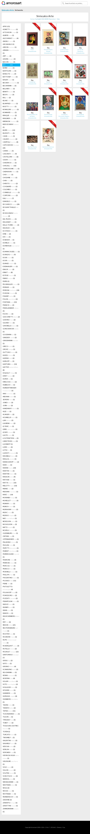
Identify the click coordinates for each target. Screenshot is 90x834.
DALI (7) (8, 198)
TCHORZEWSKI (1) (11, 714)
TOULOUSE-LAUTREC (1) (11, 727)
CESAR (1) (9, 160)
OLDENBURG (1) (10, 533)
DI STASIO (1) (10, 231)
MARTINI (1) (9, 474)
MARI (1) (7, 465)
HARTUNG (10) (10, 364)
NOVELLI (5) (10, 530)
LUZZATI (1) (10, 453)
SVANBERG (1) (10, 700)
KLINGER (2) (8, 414)
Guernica (64, 82)
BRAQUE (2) (10, 115)
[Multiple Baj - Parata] (48, 68)
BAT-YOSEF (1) (10, 77)
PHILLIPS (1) (9, 575)
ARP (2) (7, 56)
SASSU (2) (8, 660)
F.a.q (64, 827)
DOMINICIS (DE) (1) (11, 251)
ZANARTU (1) (10, 803)
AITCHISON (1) (10, 32)
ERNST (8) (8, 272)
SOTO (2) (10, 684)
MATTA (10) (9, 483)
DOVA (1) (8, 257)
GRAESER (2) (10, 337)
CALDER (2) (10, 139)
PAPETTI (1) (11, 548)
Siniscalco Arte (8, 10)
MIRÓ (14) (8, 494)
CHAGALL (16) (9, 166)
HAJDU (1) (9, 355)
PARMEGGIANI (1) (11, 555)
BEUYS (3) (8, 94)
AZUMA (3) (9, 59)
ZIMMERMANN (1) (11, 810)
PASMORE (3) (9, 560)
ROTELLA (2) (10, 649)
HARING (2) (8, 358)
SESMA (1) (10, 675)
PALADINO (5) (10, 542)
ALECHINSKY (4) (10, 38)
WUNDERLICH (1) (10, 797)
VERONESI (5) (9, 752)
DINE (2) (7, 234)
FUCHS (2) (8, 314)
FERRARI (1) (8, 287)
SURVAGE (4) (10, 696)
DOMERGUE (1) (11, 247)
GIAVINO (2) (9, 320)
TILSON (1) (8, 717)
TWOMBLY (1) (9, 737)
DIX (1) (7, 237)
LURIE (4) (8, 447)
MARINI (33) (9, 468)
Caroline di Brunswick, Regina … (64, 115)
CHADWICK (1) (10, 163)
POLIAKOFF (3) (10, 592)
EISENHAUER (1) (10, 266)
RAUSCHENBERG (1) (11, 617)
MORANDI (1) (10, 497)
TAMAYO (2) (9, 708)
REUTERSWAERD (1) (10, 629)
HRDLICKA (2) (10, 382)
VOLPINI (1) (9, 773)
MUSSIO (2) (9, 515)
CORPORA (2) (10, 195)
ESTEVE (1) (9, 275)
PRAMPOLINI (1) (11, 601)
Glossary (59, 827)
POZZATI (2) (10, 598)
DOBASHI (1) (8, 240)
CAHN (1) (9, 136)
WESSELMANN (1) (10, 782)
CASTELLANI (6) (10, 157)
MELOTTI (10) (10, 486)
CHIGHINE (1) (10, 177)
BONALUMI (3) (11, 109)
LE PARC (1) (8, 426)
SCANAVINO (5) (10, 669)
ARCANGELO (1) (8, 44)
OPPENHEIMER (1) (11, 539)
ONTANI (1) (8, 536)
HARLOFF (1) (8, 361)
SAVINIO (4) (9, 666)
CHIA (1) (8, 174)
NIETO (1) (9, 527)
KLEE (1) (7, 411)
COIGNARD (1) (10, 186)
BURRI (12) (9, 130)
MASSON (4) (9, 477)
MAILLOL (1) (9, 459)
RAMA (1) (8, 610)
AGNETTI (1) (10, 29)
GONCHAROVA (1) (10, 330)
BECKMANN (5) (9, 86)
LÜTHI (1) (7, 450)
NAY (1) (10, 518)
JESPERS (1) (9, 399)
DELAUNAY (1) (9, 222)
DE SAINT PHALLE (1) (10, 208)
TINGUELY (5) (9, 720)
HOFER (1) (8, 379)
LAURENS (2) (9, 423)
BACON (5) (9, 62)
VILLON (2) (9, 770)
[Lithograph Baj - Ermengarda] (80, 101)
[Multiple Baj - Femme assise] (48, 101)
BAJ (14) (8, 65)
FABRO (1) (9, 278)
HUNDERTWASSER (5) (9, 389)
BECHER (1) (11, 83)
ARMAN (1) (11, 51)
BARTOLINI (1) (9, 71)
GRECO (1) (8, 346)
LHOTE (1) (8, 435)
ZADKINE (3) (7, 800)
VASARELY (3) (9, 743)
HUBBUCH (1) (9, 385)
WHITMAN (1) (10, 785)
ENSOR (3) (8, 269)
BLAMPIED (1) (10, 103)
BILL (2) (7, 97)
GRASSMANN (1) (10, 341)
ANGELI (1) (9, 41)
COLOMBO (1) (10, 189)
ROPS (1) (9, 641)
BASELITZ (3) (9, 74)
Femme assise (48, 114)
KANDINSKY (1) (11, 408)
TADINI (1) (8, 705)
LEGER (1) (9, 432)
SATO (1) (7, 663)
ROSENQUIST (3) (11, 646)
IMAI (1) (9, 394)
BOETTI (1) (9, 106)
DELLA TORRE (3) (11, 225)
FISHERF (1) (9, 296)
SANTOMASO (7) (11, 656)
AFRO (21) (6, 26)
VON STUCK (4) (10, 776)
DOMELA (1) (9, 243)
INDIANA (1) (9, 396)
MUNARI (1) (9, 503)
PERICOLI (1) (9, 566)
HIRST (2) (8, 376)
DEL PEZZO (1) (10, 219)
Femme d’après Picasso (48, 50)
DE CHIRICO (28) (11, 204)
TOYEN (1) (6, 731)
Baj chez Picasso (32, 147)
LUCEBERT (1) (8, 444)
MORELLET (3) (10, 500)
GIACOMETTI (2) (11, 317)
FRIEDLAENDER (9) (10, 309)
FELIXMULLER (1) (11, 284)
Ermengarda (80, 114)
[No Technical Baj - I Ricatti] (80, 68)
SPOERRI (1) (9, 690)
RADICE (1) (8, 604)
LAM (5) (8, 420)
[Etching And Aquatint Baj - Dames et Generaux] (48, 133)
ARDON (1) (9, 47)
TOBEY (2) (8, 723)
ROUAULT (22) (11, 652)
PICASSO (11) (9, 581)
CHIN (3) (7, 180)
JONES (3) (8, 402)
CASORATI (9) (10, 154)
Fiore (32, 49)
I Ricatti (80, 82)
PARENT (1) (10, 551)
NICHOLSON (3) (10, 524)
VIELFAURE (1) (10, 762)
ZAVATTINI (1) (10, 806)
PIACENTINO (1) (11, 578)
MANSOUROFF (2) (11, 462)
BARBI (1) (8, 68)
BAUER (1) (8, 80)
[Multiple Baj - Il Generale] (32, 68)
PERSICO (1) (9, 569)
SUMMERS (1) (9, 693)
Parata (48, 82)
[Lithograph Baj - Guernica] (64, 68)
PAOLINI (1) (9, 545)
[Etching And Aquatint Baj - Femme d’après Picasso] (48, 36)
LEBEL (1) (10, 429)
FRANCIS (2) (8, 305)
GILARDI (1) (9, 323)
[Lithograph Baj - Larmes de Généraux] (80, 36)
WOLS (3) (6, 788)
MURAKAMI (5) (10, 509)
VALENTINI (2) (10, 740)
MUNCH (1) (9, 506)
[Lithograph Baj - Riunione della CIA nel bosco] (32, 101)
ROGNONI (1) (10, 637)
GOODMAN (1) (9, 334)
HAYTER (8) (10, 368)
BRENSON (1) (10, 121)
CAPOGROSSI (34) (11, 146)
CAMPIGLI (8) (10, 142)
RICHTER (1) (9, 634)
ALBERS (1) (8, 35)
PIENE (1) (7, 583)
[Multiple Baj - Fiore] (32, 36)
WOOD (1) (8, 791)
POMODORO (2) (10, 595)
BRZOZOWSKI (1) (11, 125)
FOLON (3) (10, 299)
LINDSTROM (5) (10, 441)
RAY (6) (7, 622)
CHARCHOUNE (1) (11, 169)
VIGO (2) (8, 767)
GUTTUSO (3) (10, 352)
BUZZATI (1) (9, 133)
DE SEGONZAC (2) (10, 214)
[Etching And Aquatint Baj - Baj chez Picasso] (32, 133)
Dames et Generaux (48, 147)
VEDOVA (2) (9, 746)
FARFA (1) (6, 281)
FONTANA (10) (10, 302)
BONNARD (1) (10, 112)
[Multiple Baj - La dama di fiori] (64, 36)
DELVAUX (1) (8, 228)
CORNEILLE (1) (11, 192)
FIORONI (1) (10, 293)
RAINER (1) (8, 607)
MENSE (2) (8, 489)
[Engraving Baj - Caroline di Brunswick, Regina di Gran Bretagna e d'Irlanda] (64, 101)
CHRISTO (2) (10, 183)
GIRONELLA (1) (10, 326)
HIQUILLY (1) (10, 373)
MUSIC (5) (8, 512)
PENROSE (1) (9, 563)
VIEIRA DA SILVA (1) (11, 756)
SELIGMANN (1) (10, 672)
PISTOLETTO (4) (8, 588)
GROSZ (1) (9, 349)
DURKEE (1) (9, 263)
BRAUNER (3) (9, 118)
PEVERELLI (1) (10, 572)
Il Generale (32, 82)
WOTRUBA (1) (9, 794)
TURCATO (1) (9, 734)
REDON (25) (9, 625)
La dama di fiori (64, 49)
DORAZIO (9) (9, 254)
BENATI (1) (9, 92)
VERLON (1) (9, 749)
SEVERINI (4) (9, 678)
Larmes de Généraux (80, 50)
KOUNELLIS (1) (10, 417)
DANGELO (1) (9, 201)
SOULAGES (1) (10, 687)
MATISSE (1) (9, 480)
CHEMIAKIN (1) (10, 171)
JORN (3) (8, 405)
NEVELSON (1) (10, 521)
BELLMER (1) (9, 89)
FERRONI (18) (11, 290)
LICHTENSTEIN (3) (10, 438)
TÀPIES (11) (9, 711)
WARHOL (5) (9, 779)
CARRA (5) (8, 151)
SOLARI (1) (10, 681)
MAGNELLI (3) (10, 456)
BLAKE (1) (8, 100)
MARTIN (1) (8, 471)
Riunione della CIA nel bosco (32, 115)
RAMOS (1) (8, 613)
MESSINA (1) (10, 492)
